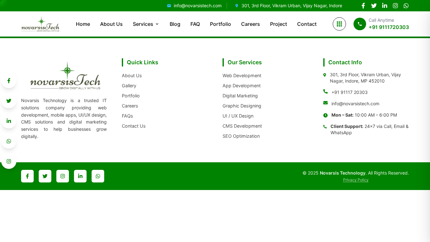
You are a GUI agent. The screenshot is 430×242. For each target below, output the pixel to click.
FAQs (127, 115)
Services (143, 24)
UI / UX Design (238, 115)
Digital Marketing (240, 95)
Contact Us (134, 126)
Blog (175, 24)
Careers (250, 24)
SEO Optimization (241, 136)
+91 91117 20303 (349, 92)
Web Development (242, 75)
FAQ (195, 24)
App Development (242, 85)
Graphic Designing (242, 105)
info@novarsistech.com (355, 103)
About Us (111, 24)
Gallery (129, 85)
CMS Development (242, 126)
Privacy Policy (356, 179)
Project (278, 24)
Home (83, 24)
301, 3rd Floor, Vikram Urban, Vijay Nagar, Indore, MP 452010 (365, 78)
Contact (307, 24)
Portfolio (220, 24)
